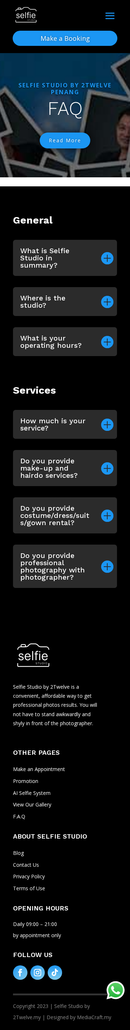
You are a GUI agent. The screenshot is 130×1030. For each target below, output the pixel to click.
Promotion (25, 781)
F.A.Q (19, 816)
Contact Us (26, 864)
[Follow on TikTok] (55, 972)
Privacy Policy (29, 876)
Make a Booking (65, 38)
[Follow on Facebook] (20, 972)
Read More (65, 140)
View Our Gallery (32, 804)
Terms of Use (29, 888)
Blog (18, 852)
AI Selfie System (32, 792)
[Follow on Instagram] (37, 972)
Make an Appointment (39, 769)
